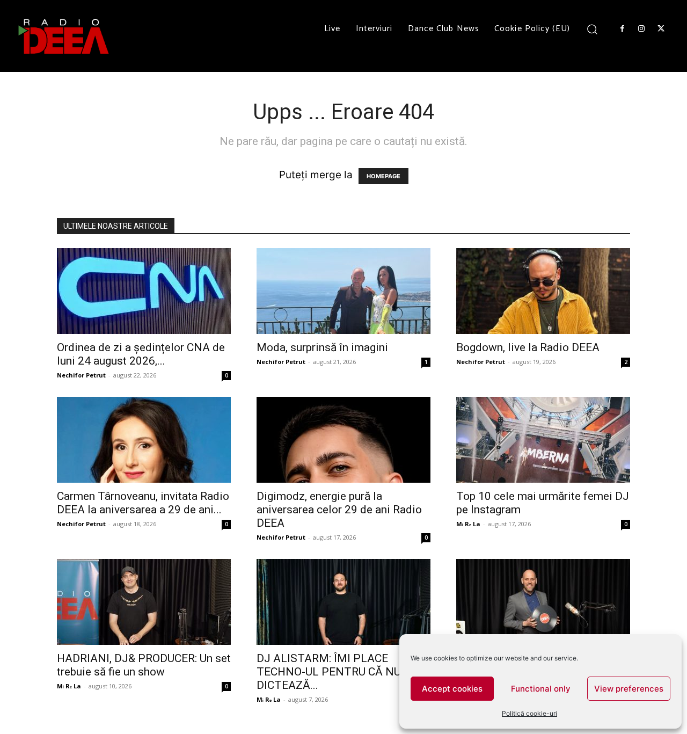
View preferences (628, 689)
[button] (592, 28)
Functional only (541, 689)
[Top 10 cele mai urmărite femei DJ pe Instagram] (543, 440)
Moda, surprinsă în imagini (322, 347)
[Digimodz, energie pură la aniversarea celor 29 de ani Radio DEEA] (343, 440)
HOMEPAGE (383, 176)
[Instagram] (641, 29)
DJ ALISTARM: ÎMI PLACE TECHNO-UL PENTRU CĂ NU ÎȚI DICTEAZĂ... (337, 672)
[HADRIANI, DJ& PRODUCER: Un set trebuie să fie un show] (144, 602)
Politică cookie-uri (529, 713)
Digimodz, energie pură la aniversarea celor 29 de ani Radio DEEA (339, 509)
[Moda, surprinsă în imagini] (343, 291)
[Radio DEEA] (64, 36)
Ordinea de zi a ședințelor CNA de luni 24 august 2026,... (141, 354)
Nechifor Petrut (81, 375)
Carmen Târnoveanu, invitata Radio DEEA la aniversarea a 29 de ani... (143, 503)
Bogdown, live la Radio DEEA (528, 347)
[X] (661, 29)
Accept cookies (452, 689)
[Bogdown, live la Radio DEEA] (543, 291)
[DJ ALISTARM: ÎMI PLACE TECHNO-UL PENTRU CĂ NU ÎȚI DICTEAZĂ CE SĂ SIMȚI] (343, 602)
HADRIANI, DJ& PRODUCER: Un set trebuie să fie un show (144, 665)
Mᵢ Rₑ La (468, 524)
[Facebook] (622, 29)
